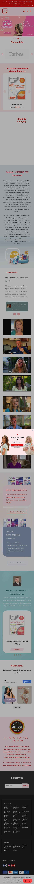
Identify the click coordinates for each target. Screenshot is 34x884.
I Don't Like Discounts (17, 447)
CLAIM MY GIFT (17, 445)
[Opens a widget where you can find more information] (27, 881)
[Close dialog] (32, 430)
